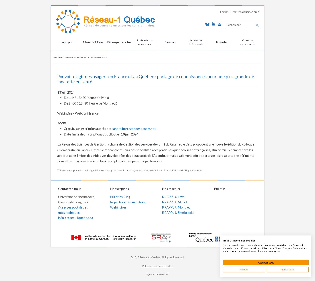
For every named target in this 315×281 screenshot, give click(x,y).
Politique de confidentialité (157, 266)
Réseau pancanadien (119, 42)
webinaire (154, 170)
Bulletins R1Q (120, 197)
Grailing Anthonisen (191, 170)
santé (145, 170)
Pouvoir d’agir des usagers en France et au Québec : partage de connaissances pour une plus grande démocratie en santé (156, 79)
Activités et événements (196, 42)
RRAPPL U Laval (173, 197)
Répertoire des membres (127, 202)
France (100, 170)
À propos (67, 42)
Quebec (137, 170)
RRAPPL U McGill (174, 202)
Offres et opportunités (247, 42)
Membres (170, 42)
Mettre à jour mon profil (246, 11)
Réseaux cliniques (93, 42)
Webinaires (118, 207)
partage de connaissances (118, 170)
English (224, 11)
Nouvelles (222, 42)
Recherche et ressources (144, 42)
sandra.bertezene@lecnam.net (134, 129)
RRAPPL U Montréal (176, 207)
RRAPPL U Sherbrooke (178, 213)
